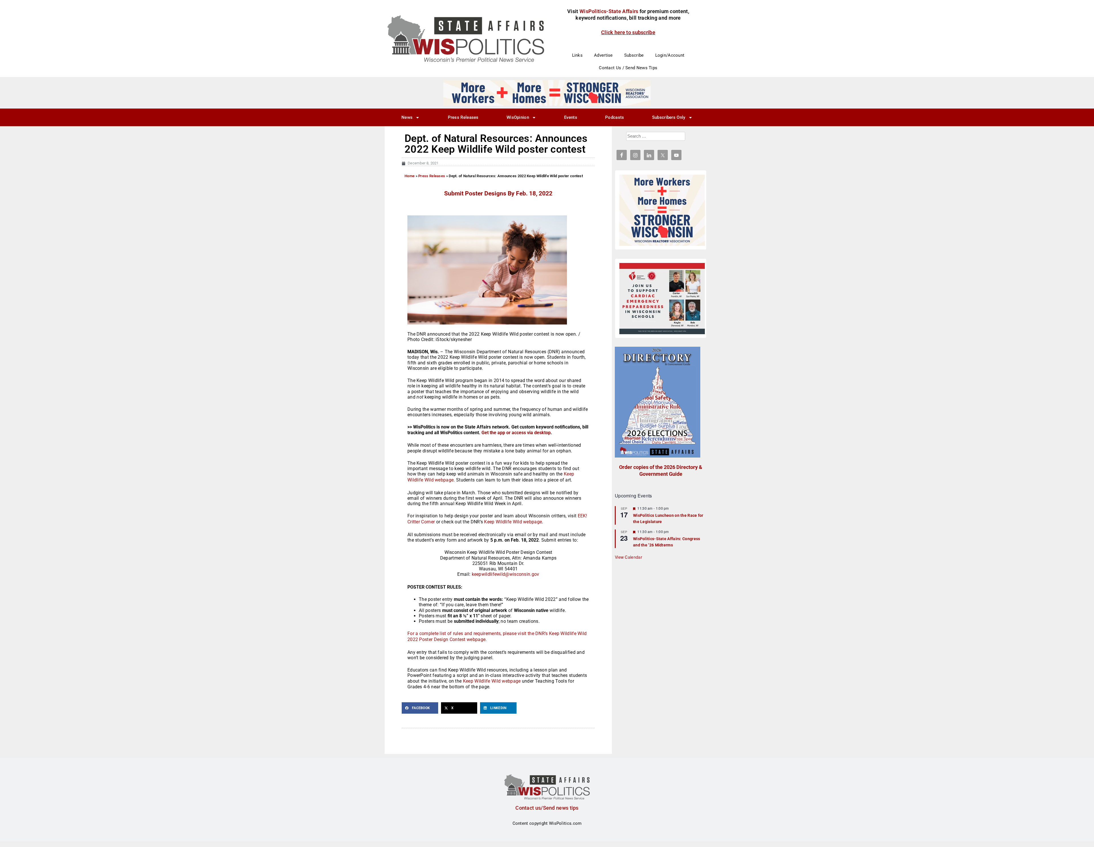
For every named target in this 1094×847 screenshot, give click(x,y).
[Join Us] (662, 298)
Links (577, 55)
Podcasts (614, 117)
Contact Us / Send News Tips (628, 67)
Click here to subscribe (628, 32)
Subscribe (634, 55)
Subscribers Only (668, 117)
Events (570, 117)
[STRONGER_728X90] (547, 92)
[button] (420, 708)
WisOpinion (518, 117)
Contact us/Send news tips (547, 808)
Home (410, 176)
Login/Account (670, 55)
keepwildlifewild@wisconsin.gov (505, 574)
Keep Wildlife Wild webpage (513, 521)
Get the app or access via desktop (516, 432)
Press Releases (463, 117)
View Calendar (628, 557)
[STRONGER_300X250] (662, 210)
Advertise (603, 55)
